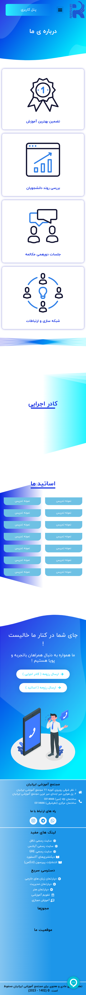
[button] (60, 9)
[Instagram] (33, 820)
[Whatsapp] (52, 820)
